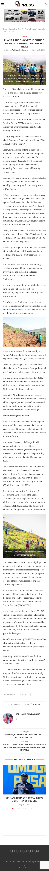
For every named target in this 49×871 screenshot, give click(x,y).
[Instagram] (24, 851)
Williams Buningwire (20, 50)
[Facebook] (12, 851)
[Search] (46, 4)
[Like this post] (28, 704)
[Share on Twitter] (33, 704)
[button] (5, 787)
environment (9, 694)
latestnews (24, 694)
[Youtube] (36, 851)
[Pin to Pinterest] (36, 704)
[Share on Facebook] (30, 704)
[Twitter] (18, 851)
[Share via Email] (39, 704)
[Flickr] (30, 851)
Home (5, 29)
